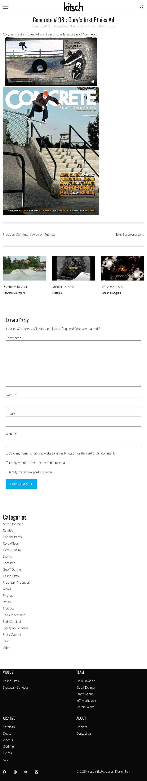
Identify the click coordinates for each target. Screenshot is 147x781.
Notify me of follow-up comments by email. (38, 463)
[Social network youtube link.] (25, 771)
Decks (7, 733)
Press (91, 26)
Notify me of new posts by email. (31, 472)
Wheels (8, 740)
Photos (82, 26)
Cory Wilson (61, 26)
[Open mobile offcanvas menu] (5, 6)
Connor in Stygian (111, 292)
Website (11, 434)
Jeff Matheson (86, 700)
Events (7, 556)
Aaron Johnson (13, 524)
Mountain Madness (16, 582)
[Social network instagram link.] (15, 771)
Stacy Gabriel (12, 635)
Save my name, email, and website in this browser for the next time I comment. (62, 453)
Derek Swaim (12, 550)
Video (7, 648)
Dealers (81, 727)
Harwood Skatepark (14, 292)
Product (8, 608)
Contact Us (83, 733)
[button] (4, 510)
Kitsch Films (11, 576)
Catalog (8, 530)
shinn (132, 771)
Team (7, 641)
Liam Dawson (85, 681)
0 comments (107, 26)
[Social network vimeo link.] (36, 771)
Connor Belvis (12, 537)
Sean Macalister (14, 615)
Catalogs (9, 727)
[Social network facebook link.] (4, 771)
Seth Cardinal (12, 621)
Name (11, 395)
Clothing (8, 746)
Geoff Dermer (12, 569)
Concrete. (89, 34)
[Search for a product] (141, 6)
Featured (9, 563)
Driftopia (57, 292)
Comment (13, 338)
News (73, 26)
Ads (5, 759)
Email (10, 414)
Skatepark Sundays (16, 628)
